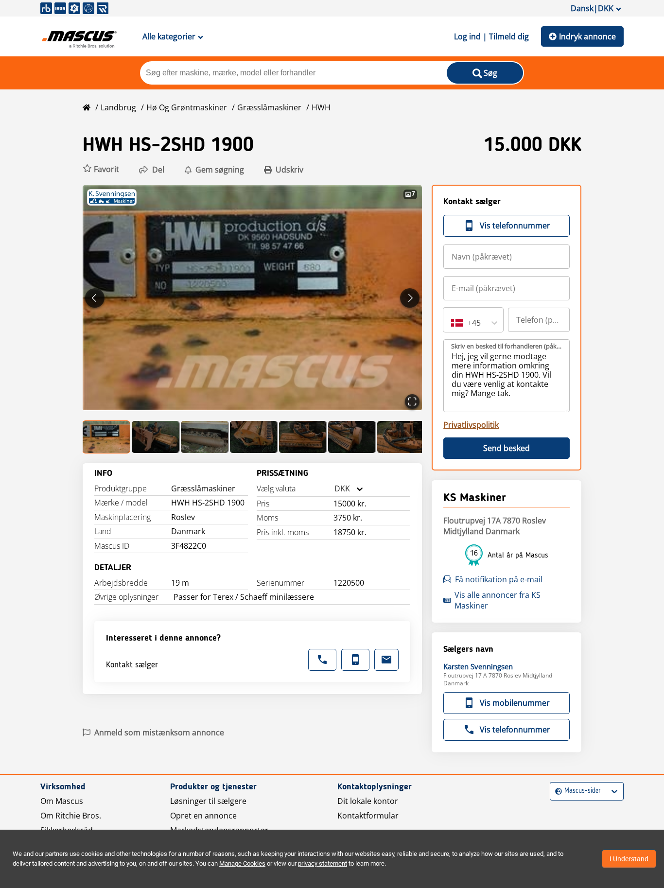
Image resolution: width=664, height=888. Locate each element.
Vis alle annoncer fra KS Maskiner (497, 600)
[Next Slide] (409, 298)
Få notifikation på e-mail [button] (498, 579)
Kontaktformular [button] (368, 815)
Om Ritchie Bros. (70, 815)
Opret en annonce (203, 815)
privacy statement (322, 863)
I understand (629, 859)
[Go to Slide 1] (107, 437)
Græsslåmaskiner (269, 107)
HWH (321, 107)
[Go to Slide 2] (156, 437)
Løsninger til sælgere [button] (208, 801)
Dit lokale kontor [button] (367, 801)
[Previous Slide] (95, 298)
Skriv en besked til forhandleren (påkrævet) (507, 346)
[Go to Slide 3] (205, 437)
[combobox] (334, 488)
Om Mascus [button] (61, 801)
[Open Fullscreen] (412, 401)
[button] (101, 169)
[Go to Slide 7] (401, 437)
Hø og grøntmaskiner (186, 107)
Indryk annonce (587, 36)
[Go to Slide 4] (254, 437)
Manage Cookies (242, 863)
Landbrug (118, 107)
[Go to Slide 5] (303, 437)
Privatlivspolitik (471, 424)
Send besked (506, 448)
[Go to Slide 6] (352, 437)
